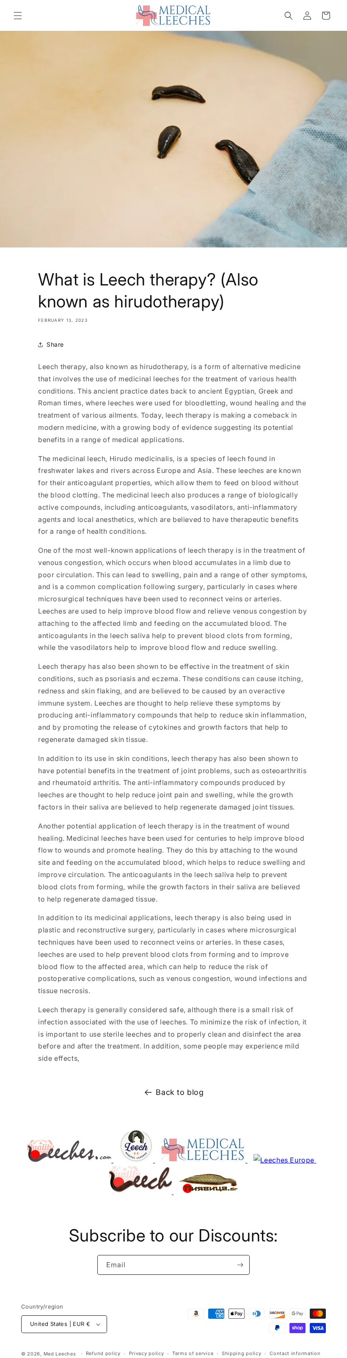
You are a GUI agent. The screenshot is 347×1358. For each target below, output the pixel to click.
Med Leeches (60, 1354)
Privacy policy (146, 1353)
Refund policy (103, 1353)
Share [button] (55, 344)
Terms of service (192, 1353)
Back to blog (180, 1092)
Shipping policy (242, 1353)
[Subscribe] (240, 1265)
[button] (17, 15)
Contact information (295, 1353)
